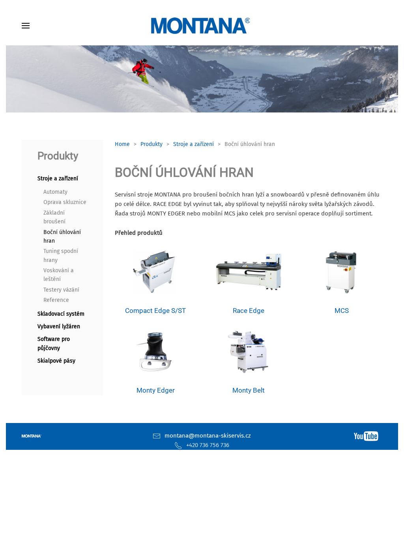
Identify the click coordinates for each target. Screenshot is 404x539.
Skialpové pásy (56, 360)
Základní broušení (54, 217)
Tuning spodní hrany (60, 255)
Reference (56, 300)
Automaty (55, 192)
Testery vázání (61, 289)
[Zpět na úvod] (202, 25)
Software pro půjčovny (53, 343)
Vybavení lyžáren (58, 326)
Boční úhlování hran (62, 236)
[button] (26, 25)
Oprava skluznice (64, 202)
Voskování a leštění (58, 275)
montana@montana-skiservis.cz (208, 435)
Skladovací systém (60, 314)
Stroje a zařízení (57, 178)
